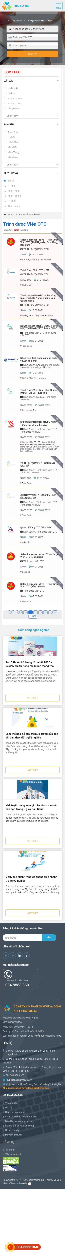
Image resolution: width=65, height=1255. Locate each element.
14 (45, 612)
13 (40, 612)
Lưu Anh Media (20, 1183)
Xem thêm (32, 698)
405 (55, 612)
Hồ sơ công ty (12, 1130)
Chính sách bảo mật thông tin (20, 1116)
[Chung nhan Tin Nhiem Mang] (29, 1168)
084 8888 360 (17, 984)
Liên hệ (8, 1107)
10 (25, 612)
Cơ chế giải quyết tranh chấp (19, 1125)
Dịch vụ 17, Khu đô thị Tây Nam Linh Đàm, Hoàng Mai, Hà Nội (31, 1052)
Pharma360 (38, 1180)
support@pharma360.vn (19, 1079)
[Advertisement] (32, 1221)
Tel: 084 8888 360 (15, 1075)
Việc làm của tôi (13, 1154)
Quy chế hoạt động (14, 1112)
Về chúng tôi (11, 1103)
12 (35, 612)
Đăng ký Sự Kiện (13, 1134)
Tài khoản (10, 1149)
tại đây (45, 1088)
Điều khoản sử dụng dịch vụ (19, 1121)
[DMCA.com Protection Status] (29, 1160)
